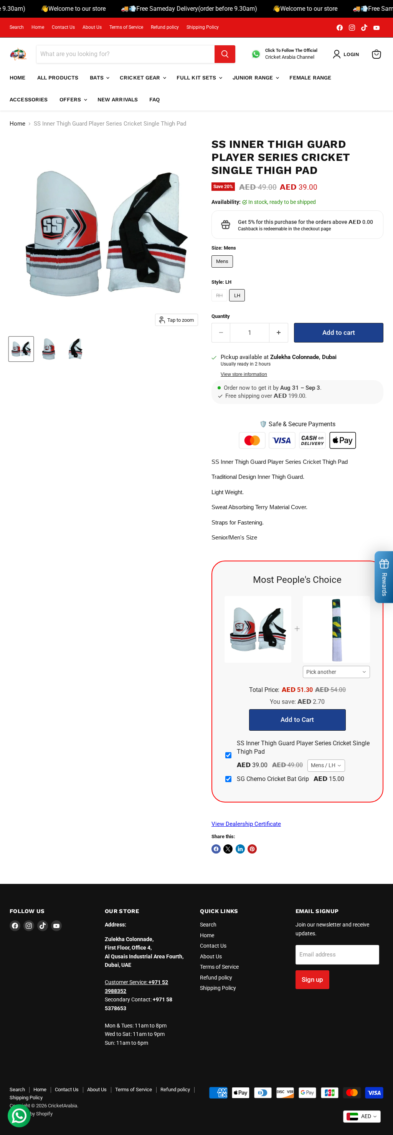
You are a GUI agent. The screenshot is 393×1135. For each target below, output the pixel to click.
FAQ (154, 99)
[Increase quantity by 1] (278, 332)
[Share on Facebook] (216, 849)
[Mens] (223, 269)
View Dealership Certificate (246, 824)
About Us (92, 27)
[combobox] (336, 672)
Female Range (310, 77)
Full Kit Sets (197, 77)
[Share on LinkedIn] (240, 849)
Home (37, 27)
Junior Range (254, 77)
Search (17, 27)
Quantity (220, 316)
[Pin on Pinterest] (252, 849)
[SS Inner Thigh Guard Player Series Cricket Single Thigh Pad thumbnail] (21, 349)
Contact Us (63, 27)
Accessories (29, 99)
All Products (58, 77)
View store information (244, 374)
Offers (71, 99)
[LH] (238, 303)
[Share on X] (228, 849)
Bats (97, 77)
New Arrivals (117, 99)
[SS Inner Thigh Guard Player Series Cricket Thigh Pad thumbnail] (48, 349)
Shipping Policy (203, 27)
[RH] (220, 303)
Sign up (312, 979)
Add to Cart (297, 719)
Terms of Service (126, 27)
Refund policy (165, 27)
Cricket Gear (141, 77)
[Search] (225, 54)
